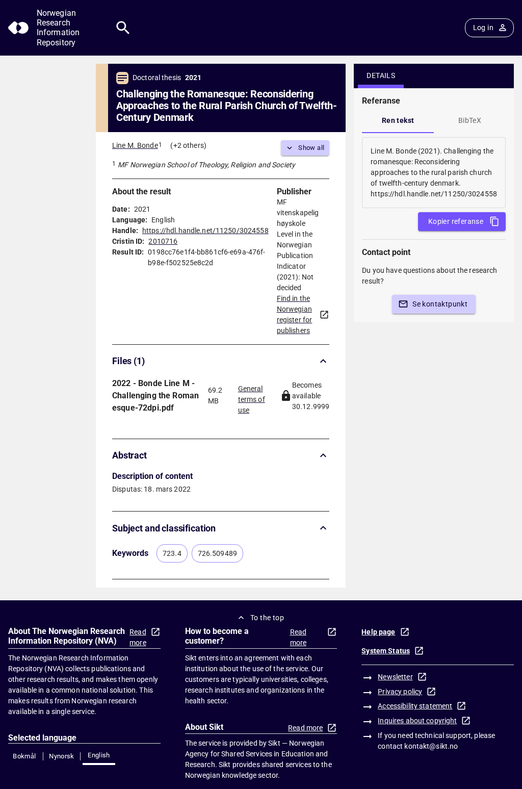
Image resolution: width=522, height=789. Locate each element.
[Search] (123, 28)
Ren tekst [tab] (398, 120)
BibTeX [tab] (469, 120)
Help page (378, 632)
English (99, 755)
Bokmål (24, 756)
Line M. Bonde (135, 145)
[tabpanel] (434, 172)
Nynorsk (61, 756)
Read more (137, 637)
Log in (483, 27)
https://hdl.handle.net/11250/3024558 (205, 230)
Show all (311, 147)
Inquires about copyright (417, 721)
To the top (267, 618)
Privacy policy (400, 692)
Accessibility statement (415, 706)
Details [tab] (381, 75)
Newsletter (395, 677)
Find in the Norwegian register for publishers (294, 314)
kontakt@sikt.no (431, 746)
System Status (385, 651)
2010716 (162, 241)
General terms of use (251, 396)
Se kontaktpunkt (439, 304)
